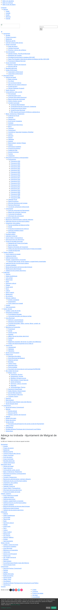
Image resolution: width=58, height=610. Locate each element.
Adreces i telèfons (8, 537)
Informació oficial (6, 464)
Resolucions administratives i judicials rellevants (17, 479)
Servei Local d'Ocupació (10, 554)
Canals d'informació (9, 462)
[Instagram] (21, 590)
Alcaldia (5, 446)
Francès (8, 18)
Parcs (4, 528)
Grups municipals (8, 459)
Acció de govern (7, 457)
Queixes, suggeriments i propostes (13, 501)
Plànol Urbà (6, 519)
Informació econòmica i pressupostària (14, 473)
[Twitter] (10, 590)
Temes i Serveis (5, 543)
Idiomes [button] (5, 9)
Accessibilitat (36, 597)
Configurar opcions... (6, 607)
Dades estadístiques (9, 515)
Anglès (8, 15)
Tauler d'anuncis (8, 468)
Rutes (5, 521)
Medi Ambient (7, 561)
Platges (5, 524)
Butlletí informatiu (8, 574)
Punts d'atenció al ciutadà (10, 495)
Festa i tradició (7, 532)
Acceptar (54, 607)
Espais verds (6, 526)
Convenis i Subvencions (10, 477)
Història (5, 514)
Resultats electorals (8, 461)
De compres (6, 535)
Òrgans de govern (8, 448)
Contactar (4, 7)
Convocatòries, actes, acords (11, 470)
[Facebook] (13, 590)
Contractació (7, 475)
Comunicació (4, 566)
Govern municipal (8, 455)
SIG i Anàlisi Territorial (9, 557)
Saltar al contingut (7, 3)
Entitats (5, 539)
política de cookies (15, 604)
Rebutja (48, 607)
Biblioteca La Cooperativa (10, 550)
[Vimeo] (19, 590)
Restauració (6, 534)
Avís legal (35, 595)
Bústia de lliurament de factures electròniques (16, 506)
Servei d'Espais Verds (9, 565)
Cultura (5, 530)
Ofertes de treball (8, 466)
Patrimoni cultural (8, 523)
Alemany (8, 17)
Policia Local (6, 555)
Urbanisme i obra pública (10, 483)
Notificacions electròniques (11, 508)
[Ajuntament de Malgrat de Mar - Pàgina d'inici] (10, 26)
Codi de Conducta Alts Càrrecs (12, 453)
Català (7, 11)
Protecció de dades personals (11, 492)
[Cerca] (41, 29)
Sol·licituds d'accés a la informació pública (15, 481)
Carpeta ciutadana (8, 504)
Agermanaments (8, 541)
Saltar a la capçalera (8, 1)
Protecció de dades (37, 593)
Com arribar (6, 517)
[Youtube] (16, 590)
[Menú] (1, 32)
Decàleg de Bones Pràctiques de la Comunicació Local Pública (20, 583)
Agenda (5, 572)
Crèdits (34, 589)
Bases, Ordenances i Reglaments (12, 472)
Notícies (5, 570)
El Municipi (4, 512)
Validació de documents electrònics (13, 510)
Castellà (8, 13)
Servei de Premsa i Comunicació (12, 568)
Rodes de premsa (8, 575)
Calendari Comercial (9, 486)
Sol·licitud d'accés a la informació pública (14, 503)
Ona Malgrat (7, 581)
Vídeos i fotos (7, 579)
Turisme (3, 586)
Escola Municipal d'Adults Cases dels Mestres (16, 563)
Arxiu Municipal (7, 548)
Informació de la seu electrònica (12, 490)
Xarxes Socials (7, 577)
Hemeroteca (6, 585)
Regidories (6, 450)
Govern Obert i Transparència (11, 488)
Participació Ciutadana (9, 546)
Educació (5, 559)
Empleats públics (8, 484)
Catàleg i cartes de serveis (10, 545)
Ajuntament (4, 444)
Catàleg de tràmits (8, 497)
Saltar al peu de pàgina (8, 4)
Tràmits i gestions (6, 493)
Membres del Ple (8, 452)
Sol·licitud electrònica (9, 499)
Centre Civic (6, 552)
